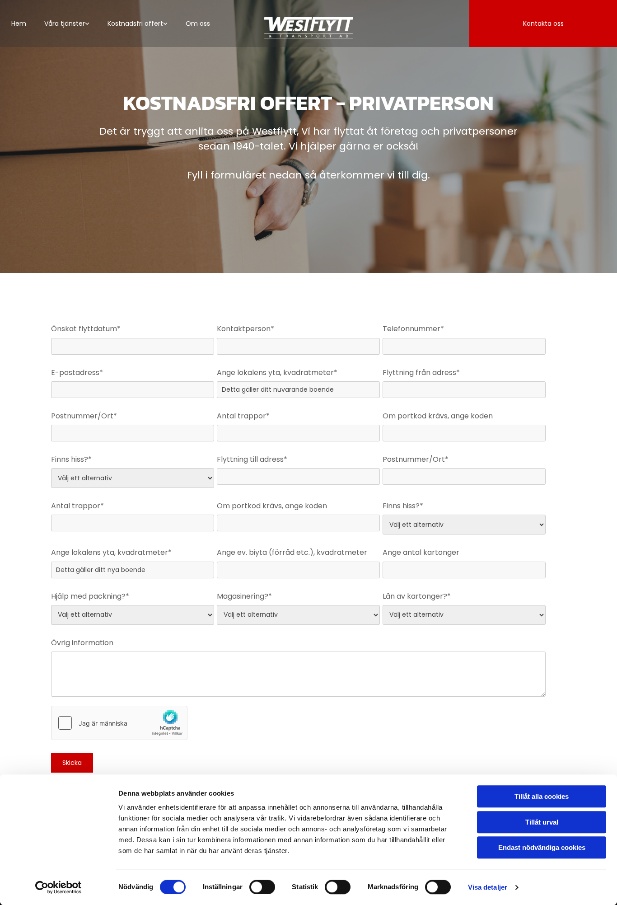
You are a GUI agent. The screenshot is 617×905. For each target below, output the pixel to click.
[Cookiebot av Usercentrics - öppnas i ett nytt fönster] (58, 887)
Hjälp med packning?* (90, 596)
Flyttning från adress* (421, 372)
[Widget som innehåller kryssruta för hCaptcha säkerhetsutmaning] (119, 723)
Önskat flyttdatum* (86, 328)
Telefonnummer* (413, 328)
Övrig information (82, 642)
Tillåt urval (541, 822)
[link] (66, 23)
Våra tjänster (64, 23)
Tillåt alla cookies (541, 796)
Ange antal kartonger (421, 552)
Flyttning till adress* (252, 459)
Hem (18, 23)
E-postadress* (77, 372)
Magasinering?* (244, 596)
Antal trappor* (243, 416)
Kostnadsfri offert (135, 23)
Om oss (198, 23)
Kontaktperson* (245, 328)
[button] (543, 23)
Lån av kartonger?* (417, 596)
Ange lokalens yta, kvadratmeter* (277, 372)
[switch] (262, 887)
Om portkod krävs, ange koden (438, 416)
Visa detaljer (487, 887)
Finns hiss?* (71, 459)
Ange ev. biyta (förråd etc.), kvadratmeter (292, 552)
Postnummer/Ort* (84, 416)
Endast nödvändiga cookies (541, 847)
